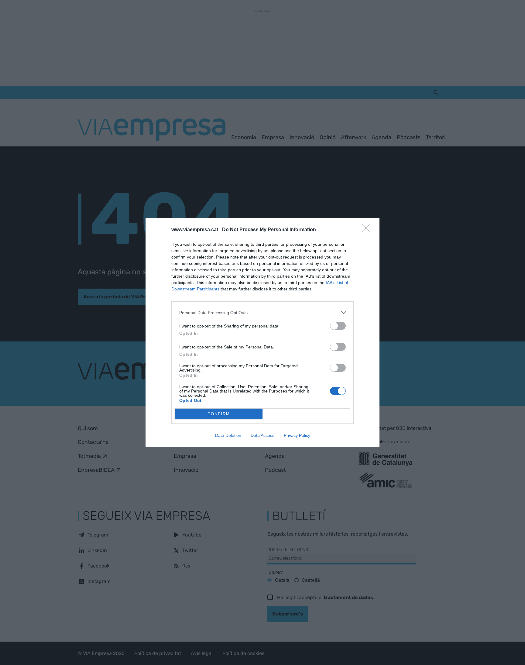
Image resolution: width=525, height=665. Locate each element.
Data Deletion (228, 435)
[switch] (338, 326)
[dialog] (262, 332)
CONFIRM (219, 414)
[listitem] (262, 312)
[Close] (367, 230)
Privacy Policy (297, 435)
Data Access (262, 435)
